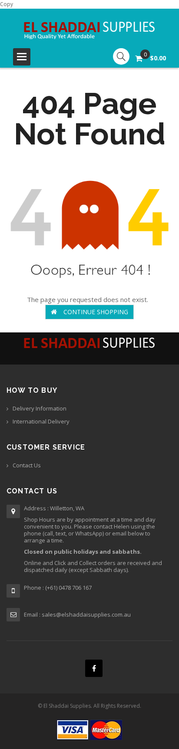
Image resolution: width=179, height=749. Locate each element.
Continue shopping (95, 312)
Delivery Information (39, 408)
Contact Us (27, 465)
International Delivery (41, 421)
